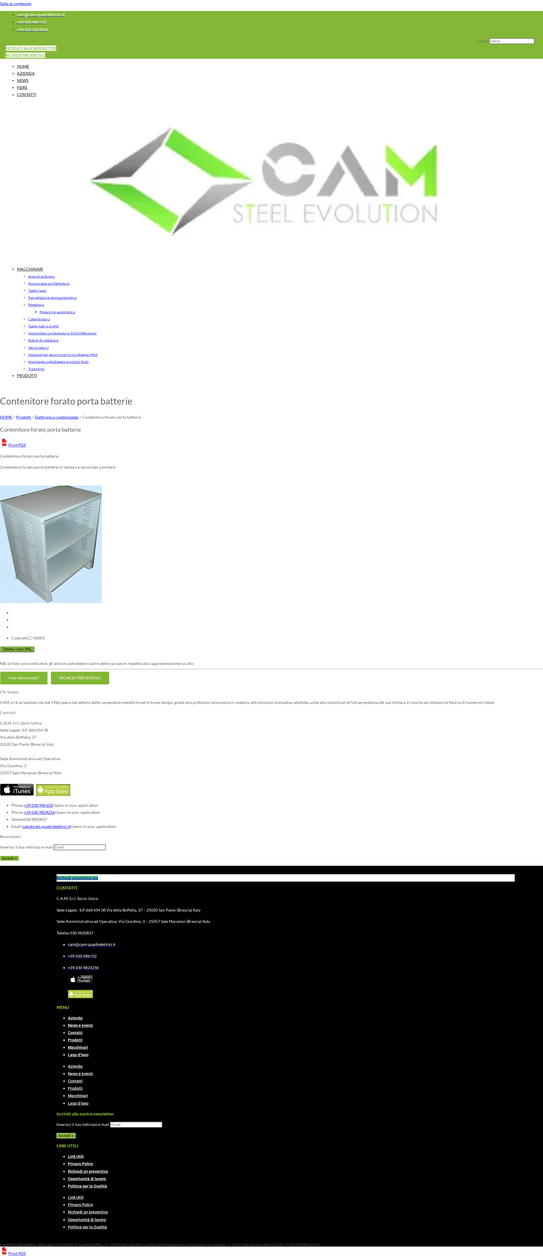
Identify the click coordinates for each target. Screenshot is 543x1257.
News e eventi (80, 1025)
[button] (13, 445)
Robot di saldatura (43, 340)
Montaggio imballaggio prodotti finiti (58, 362)
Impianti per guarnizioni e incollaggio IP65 (63, 355)
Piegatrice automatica (57, 312)
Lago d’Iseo (78, 1054)
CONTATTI (26, 94)
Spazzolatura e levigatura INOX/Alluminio (62, 333)
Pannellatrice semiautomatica (52, 297)
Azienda (75, 1018)
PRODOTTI (27, 375)
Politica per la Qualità (87, 1186)
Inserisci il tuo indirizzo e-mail (26, 847)
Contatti (75, 1032)
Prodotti (75, 1040)
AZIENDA (26, 73)
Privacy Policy (80, 1164)
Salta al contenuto (15, 3)
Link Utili (76, 1156)
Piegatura (36, 305)
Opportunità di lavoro (87, 1178)
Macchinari (78, 1047)
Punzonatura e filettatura (49, 283)
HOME (23, 66)
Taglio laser (37, 290)
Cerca (483, 40)
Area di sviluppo (41, 276)
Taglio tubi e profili (43, 326)
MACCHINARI (30, 269)
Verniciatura (38, 347)
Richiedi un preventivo (88, 1171)
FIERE (22, 87)
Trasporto (36, 369)
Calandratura (39, 319)
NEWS (22, 80)
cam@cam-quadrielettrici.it (46, 826)
